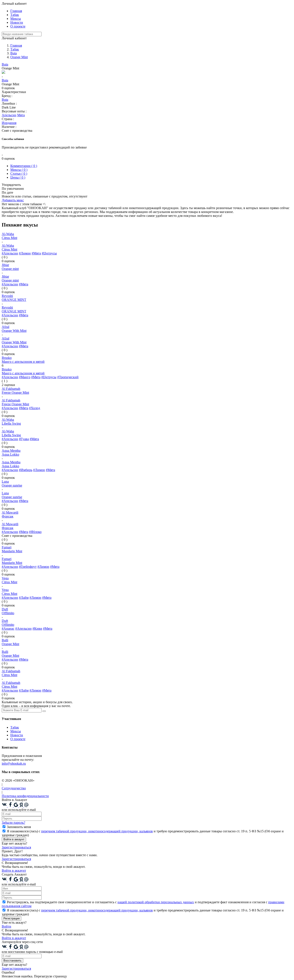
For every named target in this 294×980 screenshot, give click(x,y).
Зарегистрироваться (16, 847)
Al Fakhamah (11, 388)
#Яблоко (35, 532)
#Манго (24, 377)
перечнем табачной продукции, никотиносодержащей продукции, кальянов (97, 831)
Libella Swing (11, 423)
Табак (14, 15)
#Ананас (8, 628)
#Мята (36, 253)
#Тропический (68, 377)
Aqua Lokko (10, 454)
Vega (5, 578)
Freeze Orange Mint (15, 392)
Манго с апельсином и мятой (23, 361)
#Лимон (25, 253)
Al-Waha (8, 234)
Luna (5, 481)
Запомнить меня (19, 827)
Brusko (7, 358)
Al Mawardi (10, 512)
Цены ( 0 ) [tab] (17, 177)
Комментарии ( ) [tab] (23, 166)
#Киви (37, 628)
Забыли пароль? (13, 822)
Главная (16, 11)
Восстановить (12, 960)
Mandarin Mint (12, 551)
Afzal (5, 327)
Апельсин (9, 115)
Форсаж (7, 516)
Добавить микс (13, 200)
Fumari (6, 547)
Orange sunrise (12, 485)
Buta (5, 64)
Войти (6, 926)
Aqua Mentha (11, 450)
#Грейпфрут (28, 566)
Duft (5, 609)
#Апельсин (10, 253)
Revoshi (7, 296)
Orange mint (10, 269)
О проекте (17, 26)
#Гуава (24, 439)
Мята (21, 115)
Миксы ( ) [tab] (18, 170)
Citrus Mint (9, 238)
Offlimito (8, 613)
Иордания (9, 123)
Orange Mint (10, 644)
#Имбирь (25, 470)
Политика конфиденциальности (25, 796)
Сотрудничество (14, 788)
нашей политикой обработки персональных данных (156, 902)
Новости (16, 22)
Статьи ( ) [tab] (18, 173)
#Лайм (24, 597)
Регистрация (11, 918)
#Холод (34, 408)
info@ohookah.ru (14, 763)
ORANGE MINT (14, 300)
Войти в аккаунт (13, 839)
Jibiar (5, 265)
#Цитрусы (49, 253)
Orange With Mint (14, 330)
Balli (5, 640)
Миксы (15, 18)
